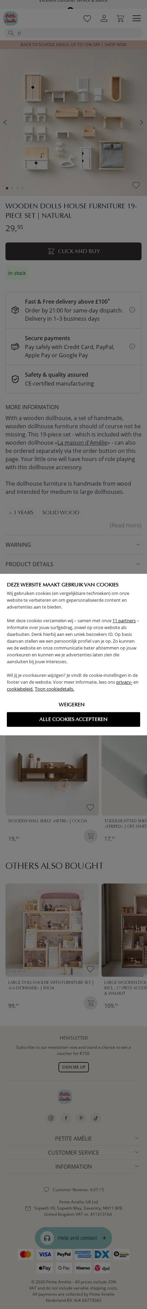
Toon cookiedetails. (54, 689)
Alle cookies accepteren (73, 719)
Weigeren (72, 704)
